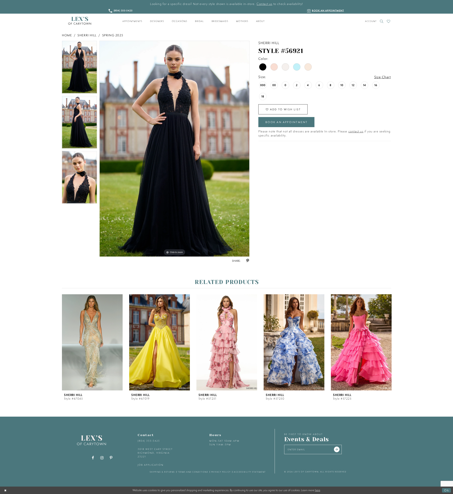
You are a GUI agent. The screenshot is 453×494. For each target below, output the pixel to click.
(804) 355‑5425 (149, 440)
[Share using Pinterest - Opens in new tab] (248, 261)
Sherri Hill (87, 35)
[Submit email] (337, 449)
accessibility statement (250, 472)
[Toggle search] (381, 21)
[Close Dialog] (5, 490)
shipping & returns (162, 472)
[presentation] (92, 342)
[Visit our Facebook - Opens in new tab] (93, 458)
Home (67, 35)
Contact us (264, 4)
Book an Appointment (286, 122)
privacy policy (221, 472)
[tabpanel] (79, 68)
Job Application (151, 464)
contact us (355, 131)
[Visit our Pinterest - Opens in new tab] (111, 458)
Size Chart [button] (382, 77)
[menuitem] (132, 21)
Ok (446, 490)
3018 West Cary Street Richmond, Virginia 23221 (155, 453)
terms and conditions (193, 472)
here (317, 490)
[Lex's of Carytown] (79, 21)
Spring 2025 (112, 35)
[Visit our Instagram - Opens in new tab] (102, 458)
